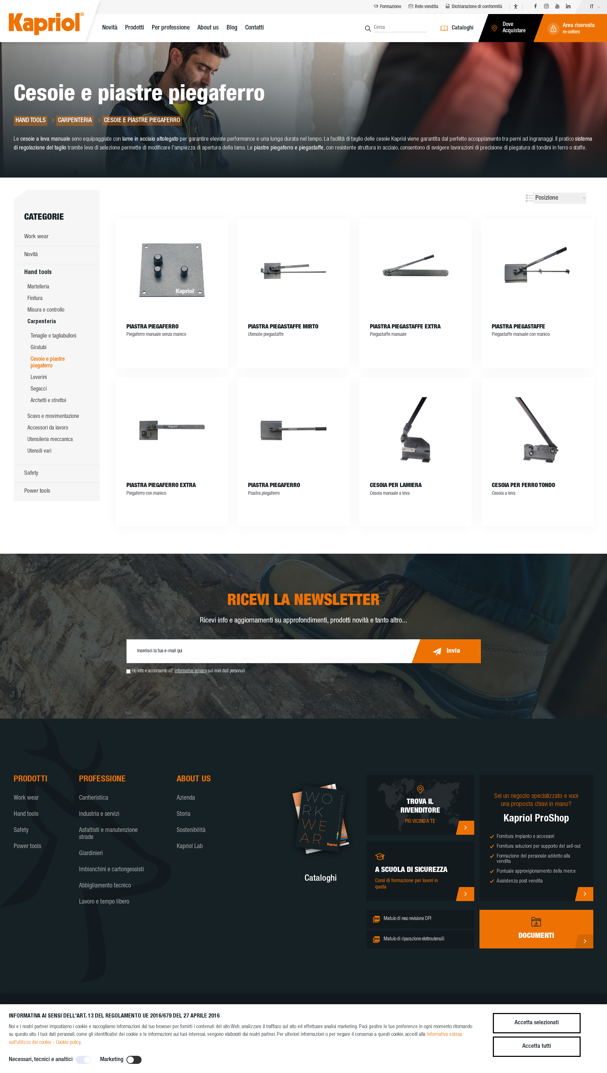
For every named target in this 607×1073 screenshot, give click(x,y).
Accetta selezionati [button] (537, 1023)
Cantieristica (93, 798)
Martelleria (38, 287)
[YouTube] (557, 7)
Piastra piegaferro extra (161, 486)
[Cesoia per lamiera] (415, 429)
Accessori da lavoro (47, 428)
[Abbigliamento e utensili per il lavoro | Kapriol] (57, 24)
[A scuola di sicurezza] (465, 894)
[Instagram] (546, 7)
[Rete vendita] (465, 828)
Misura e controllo (45, 310)
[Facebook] (535, 7)
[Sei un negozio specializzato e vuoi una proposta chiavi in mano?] (584, 894)
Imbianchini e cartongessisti (111, 870)
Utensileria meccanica (50, 440)
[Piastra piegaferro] (171, 271)
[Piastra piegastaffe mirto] (293, 271)
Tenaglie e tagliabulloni (53, 336)
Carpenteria (41, 322)
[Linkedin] (568, 7)
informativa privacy (191, 671)
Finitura (35, 299)
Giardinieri (91, 854)
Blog (232, 28)
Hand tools (38, 273)
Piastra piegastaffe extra (405, 327)
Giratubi (38, 348)
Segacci (39, 389)
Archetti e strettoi (48, 401)
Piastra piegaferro (152, 327)
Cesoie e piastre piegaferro (48, 363)
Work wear (36, 237)
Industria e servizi (99, 814)
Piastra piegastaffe (518, 327)
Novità (109, 28)
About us (208, 28)
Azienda (186, 798)
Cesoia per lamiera (396, 486)
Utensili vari (39, 451)
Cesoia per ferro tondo (523, 486)
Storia (183, 814)
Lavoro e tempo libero (104, 902)
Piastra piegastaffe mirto (283, 327)
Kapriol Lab (190, 847)
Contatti (254, 28)
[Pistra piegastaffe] (537, 271)
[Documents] (584, 941)
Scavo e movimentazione (53, 417)
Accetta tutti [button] (536, 1046)
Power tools (37, 491)
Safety (31, 473)
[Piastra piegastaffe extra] (415, 271)
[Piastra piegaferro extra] (171, 429)
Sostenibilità (191, 830)
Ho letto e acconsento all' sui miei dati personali (188, 671)
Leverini (39, 378)
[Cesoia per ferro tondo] (537, 429)
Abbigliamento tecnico (105, 886)
